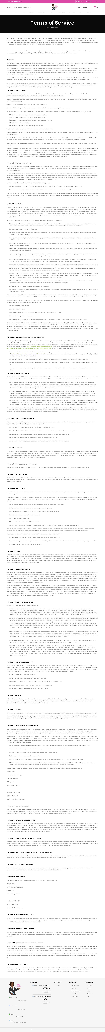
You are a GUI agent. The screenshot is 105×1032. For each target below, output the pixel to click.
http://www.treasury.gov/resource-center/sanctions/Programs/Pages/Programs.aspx (29, 348)
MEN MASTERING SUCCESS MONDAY (46, 998)
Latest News (75, 996)
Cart (88, 996)
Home (48, 27)
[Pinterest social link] (70, 1)
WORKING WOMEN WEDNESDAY (46, 987)
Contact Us (74, 993)
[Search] (88, 7)
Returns (74, 988)
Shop (88, 991)
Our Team (89, 985)
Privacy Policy (75, 985)
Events (89, 988)
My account (90, 993)
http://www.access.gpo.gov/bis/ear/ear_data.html (39, 346)
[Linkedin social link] (71, 1)
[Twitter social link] (68, 1)
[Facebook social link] (66, 1)
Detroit (58, 985)
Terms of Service (76, 991)
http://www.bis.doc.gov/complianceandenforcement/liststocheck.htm (28, 354)
